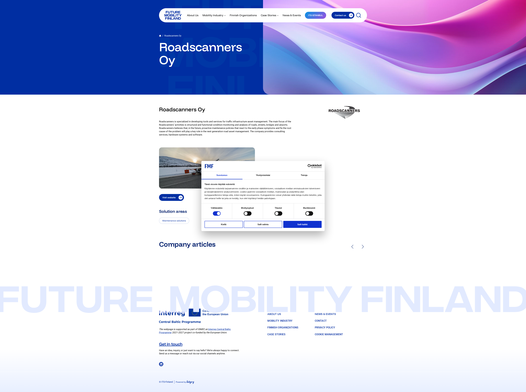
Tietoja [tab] (304, 175)
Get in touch (170, 344)
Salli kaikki (302, 224)
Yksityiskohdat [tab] (263, 175)
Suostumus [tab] (222, 175)
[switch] (247, 213)
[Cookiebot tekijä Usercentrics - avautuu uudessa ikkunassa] (310, 166)
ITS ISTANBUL (315, 15)
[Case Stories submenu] (277, 15)
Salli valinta (263, 224)
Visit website (169, 197)
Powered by (185, 381)
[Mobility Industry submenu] (225, 15)
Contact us (340, 15)
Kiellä (223, 224)
